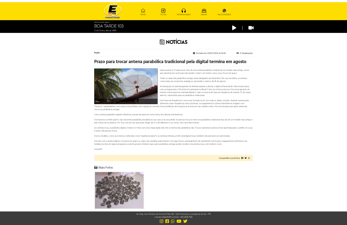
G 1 (100, 149)
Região (97, 52)
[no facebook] (242, 158)
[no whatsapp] (249, 158)
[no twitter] (246, 158)
